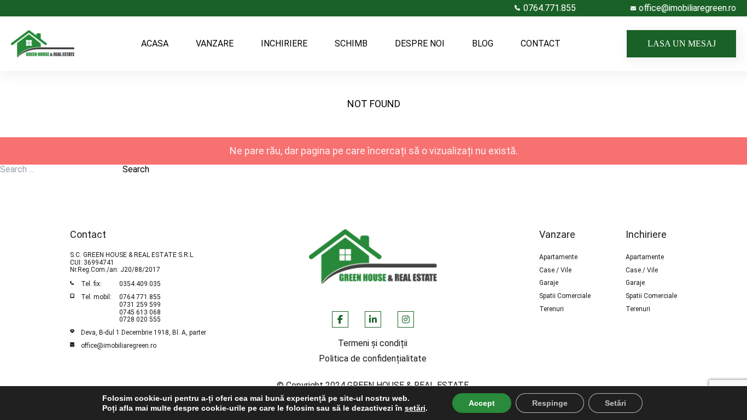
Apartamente (558, 257)
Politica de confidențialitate (373, 359)
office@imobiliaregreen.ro (118, 345)
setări (415, 408)
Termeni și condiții (372, 343)
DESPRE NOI (420, 43)
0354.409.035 (140, 284)
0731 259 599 (140, 304)
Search (135, 169)
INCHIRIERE (284, 43)
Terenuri (551, 309)
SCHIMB (351, 43)
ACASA (154, 43)
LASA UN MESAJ (681, 43)
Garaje (548, 283)
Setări (615, 403)
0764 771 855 (140, 297)
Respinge (550, 403)
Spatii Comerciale (565, 296)
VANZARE (215, 43)
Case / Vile (555, 270)
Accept (482, 403)
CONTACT (541, 43)
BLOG (482, 43)
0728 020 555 (140, 319)
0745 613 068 (140, 312)
